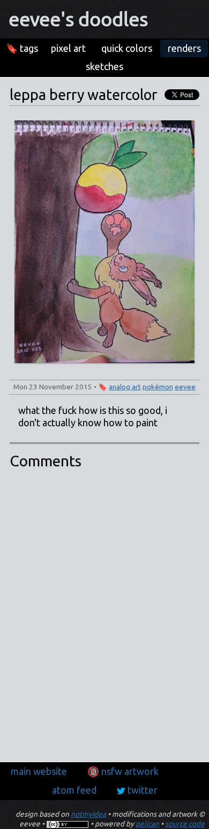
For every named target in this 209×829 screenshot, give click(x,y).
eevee (185, 386)
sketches (104, 66)
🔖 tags (22, 48)
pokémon (158, 386)
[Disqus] (104, 615)
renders (184, 48)
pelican (147, 823)
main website (39, 771)
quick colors (126, 48)
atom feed (74, 790)
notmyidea (88, 814)
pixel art (68, 48)
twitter (143, 790)
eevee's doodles (78, 19)
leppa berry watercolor (83, 95)
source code (185, 823)
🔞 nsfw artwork (123, 771)
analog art (125, 386)
